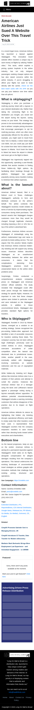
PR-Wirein (27, 510)
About (11, 697)
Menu (8, 9)
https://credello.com (21, 480)
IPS (20, 505)
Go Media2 (14, 513)
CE (28, 513)
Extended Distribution (9, 505)
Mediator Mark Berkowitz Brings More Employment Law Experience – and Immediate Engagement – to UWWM (15, 547)
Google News (6, 510)
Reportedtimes (6, 508)
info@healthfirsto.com (17, 692)
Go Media (5, 513)
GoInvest (22, 513)
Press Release (6, 16)
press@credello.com (14, 492)
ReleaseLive (17, 510)
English (4, 516)
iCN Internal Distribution (22, 508)
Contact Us (19, 697)
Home (5, 697)
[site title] (17, 655)
